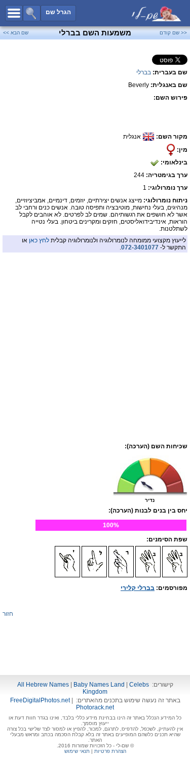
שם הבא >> (15, 32)
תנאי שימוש (77, 751)
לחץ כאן (39, 240)
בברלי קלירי (138, 587)
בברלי (143, 72)
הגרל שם (58, 12)
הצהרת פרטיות (110, 751)
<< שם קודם (173, 32)
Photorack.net (95, 707)
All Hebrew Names (43, 684)
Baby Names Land (99, 684)
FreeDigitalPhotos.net (40, 700)
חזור (8, 613)
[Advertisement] (95, 324)
